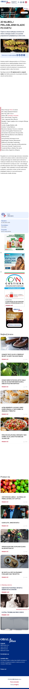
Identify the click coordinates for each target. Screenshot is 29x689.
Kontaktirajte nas (5, 654)
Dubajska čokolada (13, 115)
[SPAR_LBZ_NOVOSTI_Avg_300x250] (14, 242)
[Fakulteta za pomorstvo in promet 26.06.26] (14, 298)
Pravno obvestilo (14, 682)
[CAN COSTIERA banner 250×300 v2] (14, 280)
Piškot (11, 109)
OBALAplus (10, 216)
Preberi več (3, 669)
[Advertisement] (14, 92)
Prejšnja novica (6, 585)
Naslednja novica (22, 609)
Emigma (16, 684)
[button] (21, 2)
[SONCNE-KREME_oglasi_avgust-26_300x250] (14, 261)
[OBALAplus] (9, 2)
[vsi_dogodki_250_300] (14, 317)
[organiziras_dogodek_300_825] (14, 12)
